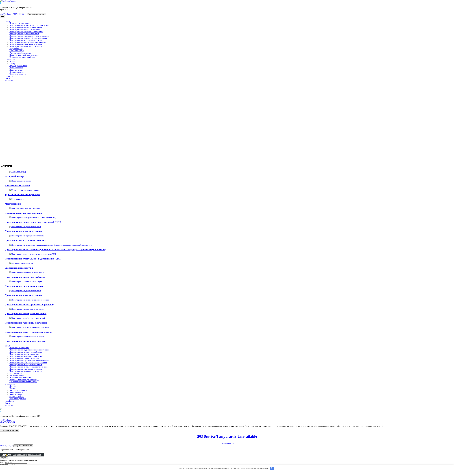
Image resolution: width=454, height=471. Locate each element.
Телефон (4, 465)
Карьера (12, 64)
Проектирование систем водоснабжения (25, 27)
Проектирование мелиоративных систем (25, 40)
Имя (2, 462)
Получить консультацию (36, 14)
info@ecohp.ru (5, 14)
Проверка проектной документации (24, 55)
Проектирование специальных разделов (25, 46)
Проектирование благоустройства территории (28, 38)
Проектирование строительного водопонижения (29, 36)
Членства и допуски (17, 74)
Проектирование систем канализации (24, 29)
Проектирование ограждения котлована (25, 44)
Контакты (9, 81)
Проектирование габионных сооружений (26, 32)
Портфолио (9, 76)
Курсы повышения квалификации (23, 57)
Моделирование (15, 49)
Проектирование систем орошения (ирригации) (28, 42)
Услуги (7, 21)
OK (272, 468)
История (12, 61)
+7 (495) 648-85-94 (19, 14)
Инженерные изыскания (19, 23)
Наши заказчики (16, 68)
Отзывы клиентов (16, 72)
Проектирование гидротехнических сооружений (29, 25)
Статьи (7, 78)
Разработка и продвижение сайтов (27, 455)
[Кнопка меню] (2, 16)
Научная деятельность (18, 66)
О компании (10, 59)
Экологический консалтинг (20, 53)
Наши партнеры (15, 70)
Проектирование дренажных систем (24, 34)
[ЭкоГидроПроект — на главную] (227, 1)
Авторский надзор (16, 51)
